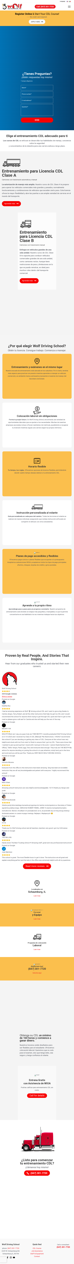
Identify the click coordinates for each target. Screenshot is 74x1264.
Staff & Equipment (37, 1254)
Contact (37, 1256)
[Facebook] (8, 1257)
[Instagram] (11, 1257)
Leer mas (37, 896)
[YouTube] (14, 1257)
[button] (45, 7)
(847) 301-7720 (13, 1248)
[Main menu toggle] (69, 6)
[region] (37, 47)
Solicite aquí (37, 973)
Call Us (63, 61)
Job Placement (41, 62)
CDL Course (19, 60)
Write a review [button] (7, 696)
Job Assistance (37, 1251)
